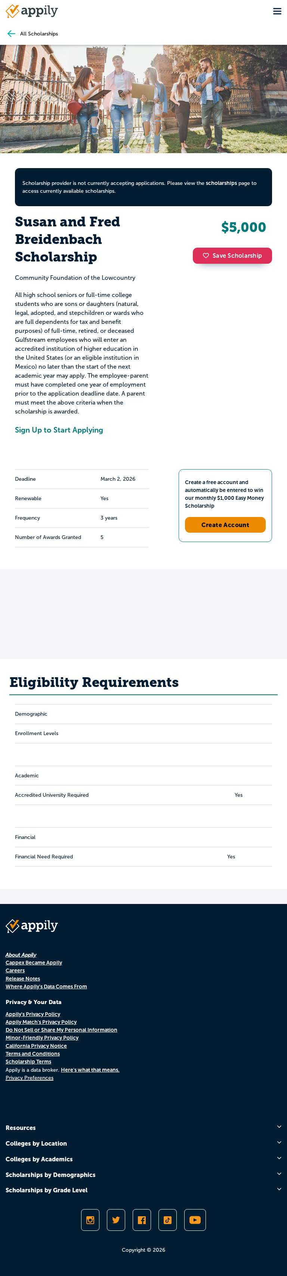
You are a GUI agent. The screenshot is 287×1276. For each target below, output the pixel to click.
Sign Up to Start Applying (59, 430)
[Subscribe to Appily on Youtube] (195, 1220)
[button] (208, 255)
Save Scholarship (237, 256)
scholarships (221, 183)
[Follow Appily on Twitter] (116, 1220)
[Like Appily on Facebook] (142, 1220)
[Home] (32, 11)
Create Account (225, 524)
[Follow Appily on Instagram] (90, 1220)
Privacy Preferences (29, 1078)
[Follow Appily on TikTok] (167, 1220)
